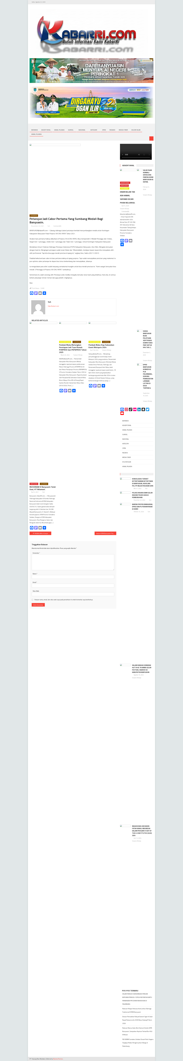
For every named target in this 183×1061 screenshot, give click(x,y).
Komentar (36, 553)
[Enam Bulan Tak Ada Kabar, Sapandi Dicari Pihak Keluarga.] (128, 174)
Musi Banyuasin (65, 342)
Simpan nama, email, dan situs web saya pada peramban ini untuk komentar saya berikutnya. (63, 599)
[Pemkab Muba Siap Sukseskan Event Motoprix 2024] (102, 330)
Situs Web (36, 591)
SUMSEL (70, 130)
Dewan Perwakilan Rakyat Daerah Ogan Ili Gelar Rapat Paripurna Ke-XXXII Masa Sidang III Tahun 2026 (137, 1019)
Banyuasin (34, 484)
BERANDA (34, 130)
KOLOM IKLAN (135, 130)
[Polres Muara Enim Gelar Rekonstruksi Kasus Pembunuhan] (125, 495)
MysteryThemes (58, 1059)
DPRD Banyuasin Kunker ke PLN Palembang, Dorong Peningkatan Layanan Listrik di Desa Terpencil (148, 376)
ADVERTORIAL (46, 130)
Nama (35, 574)
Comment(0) (57, 226)
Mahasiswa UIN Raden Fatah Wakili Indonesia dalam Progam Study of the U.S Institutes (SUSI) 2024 (142, 831)
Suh (49, 226)
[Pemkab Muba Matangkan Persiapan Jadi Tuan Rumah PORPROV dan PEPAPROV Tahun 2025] (73, 330)
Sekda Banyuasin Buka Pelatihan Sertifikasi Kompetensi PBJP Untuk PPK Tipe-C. (147, 339)
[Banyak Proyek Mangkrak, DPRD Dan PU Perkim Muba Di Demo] (125, 582)
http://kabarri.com (53, 306)
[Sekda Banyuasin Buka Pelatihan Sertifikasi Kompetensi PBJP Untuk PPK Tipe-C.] (139, 331)
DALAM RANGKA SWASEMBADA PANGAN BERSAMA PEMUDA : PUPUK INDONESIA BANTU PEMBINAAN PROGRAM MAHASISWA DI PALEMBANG (137, 999)
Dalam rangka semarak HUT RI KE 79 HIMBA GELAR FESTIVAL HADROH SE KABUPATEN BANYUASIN (141, 668)
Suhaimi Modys (77, 355)
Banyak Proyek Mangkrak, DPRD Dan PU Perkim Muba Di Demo (142, 506)
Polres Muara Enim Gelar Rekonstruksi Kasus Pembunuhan (142, 495)
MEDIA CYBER (123, 130)
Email (35, 582)
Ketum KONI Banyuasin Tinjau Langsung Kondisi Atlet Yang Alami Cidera (106, 533)
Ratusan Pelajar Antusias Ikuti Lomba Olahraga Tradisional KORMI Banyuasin (136, 1010)
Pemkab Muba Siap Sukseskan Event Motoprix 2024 (101, 346)
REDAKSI (112, 130)
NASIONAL (82, 130)
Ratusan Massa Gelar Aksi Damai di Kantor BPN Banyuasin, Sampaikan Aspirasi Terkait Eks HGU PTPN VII (137, 1031)
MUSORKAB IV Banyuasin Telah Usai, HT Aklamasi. (43, 488)
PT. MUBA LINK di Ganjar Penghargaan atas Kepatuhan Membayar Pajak (42, 533)
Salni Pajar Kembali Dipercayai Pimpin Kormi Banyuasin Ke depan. (148, 176)
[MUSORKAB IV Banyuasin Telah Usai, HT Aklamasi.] (43, 401)
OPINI (104, 130)
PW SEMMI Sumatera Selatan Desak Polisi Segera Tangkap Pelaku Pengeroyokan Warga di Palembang (137, 1042)
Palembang (124, 188)
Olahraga (34, 216)
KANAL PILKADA (59, 130)
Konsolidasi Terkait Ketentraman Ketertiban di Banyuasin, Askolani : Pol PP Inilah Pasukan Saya (142, 482)
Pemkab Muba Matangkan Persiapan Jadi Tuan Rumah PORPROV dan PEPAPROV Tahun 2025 (73, 348)
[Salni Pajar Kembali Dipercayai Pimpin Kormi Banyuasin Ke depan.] (139, 248)
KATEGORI (93, 130)
